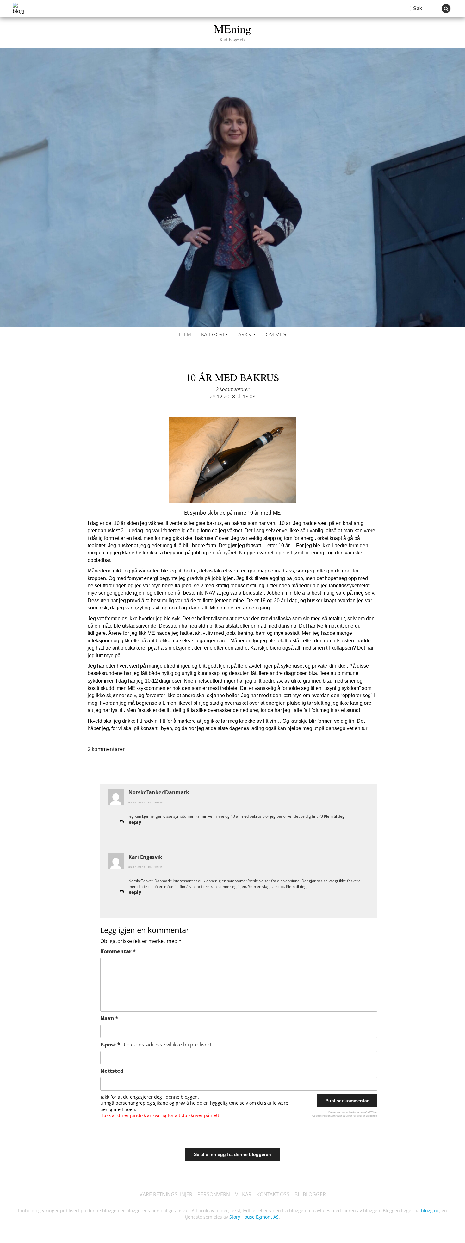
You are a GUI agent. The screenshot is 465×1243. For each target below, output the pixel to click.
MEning (232, 31)
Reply (134, 822)
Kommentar (118, 951)
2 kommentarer (232, 389)
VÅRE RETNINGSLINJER (166, 1194)
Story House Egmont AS (254, 1217)
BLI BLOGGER (310, 1194)
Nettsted (111, 1070)
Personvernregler (332, 1115)
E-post (156, 1044)
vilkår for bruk (354, 1115)
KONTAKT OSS (273, 1194)
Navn (109, 1018)
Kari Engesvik (145, 856)
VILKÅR (243, 1194)
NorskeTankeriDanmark (158, 792)
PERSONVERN (213, 1194)
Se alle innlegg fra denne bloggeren (232, 1154)
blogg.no (430, 1211)
